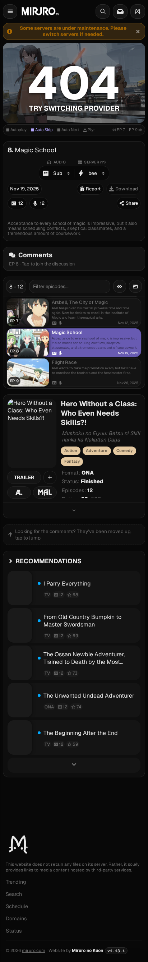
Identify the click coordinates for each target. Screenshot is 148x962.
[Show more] (74, 510)
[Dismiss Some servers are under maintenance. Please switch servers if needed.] (137, 31)
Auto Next (70, 129)
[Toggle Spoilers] (119, 286)
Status (14, 931)
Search (14, 894)
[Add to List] (49, 477)
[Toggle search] (103, 11)
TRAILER (24, 477)
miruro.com (33, 950)
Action (70, 450)
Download (126, 189)
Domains (16, 918)
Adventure (96, 450)
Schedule (17, 906)
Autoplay (18, 129)
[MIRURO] (40, 11)
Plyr (91, 129)
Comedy (124, 450)
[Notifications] (120, 11)
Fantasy (72, 461)
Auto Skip (44, 129)
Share (132, 203)
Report (93, 189)
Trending (16, 882)
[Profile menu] (137, 11)
